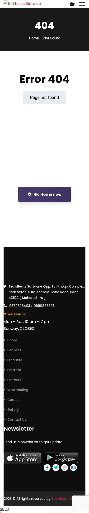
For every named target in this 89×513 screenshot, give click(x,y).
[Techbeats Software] (22, 3)
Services (14, 350)
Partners (14, 379)
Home (34, 38)
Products (14, 360)
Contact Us (16, 419)
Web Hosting (17, 389)
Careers (13, 399)
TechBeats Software (68, 498)
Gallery (13, 409)
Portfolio (14, 370)
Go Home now (47, 194)
